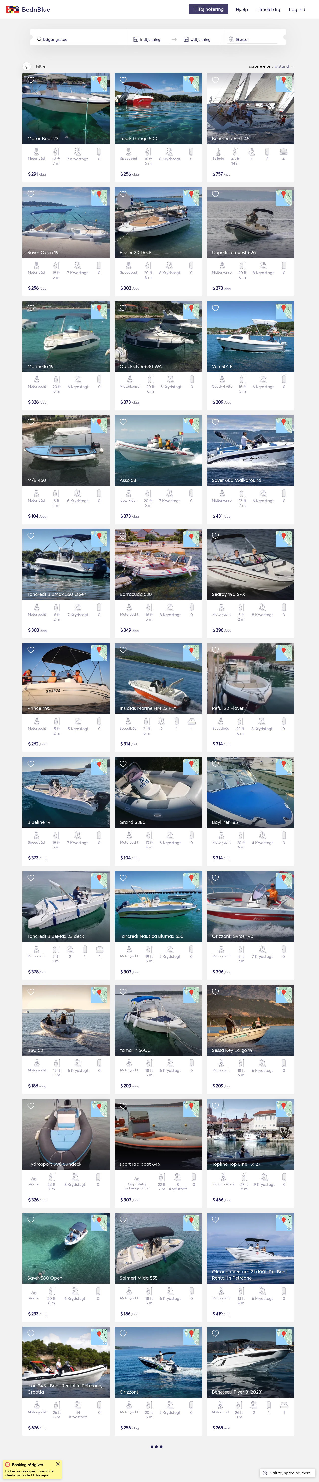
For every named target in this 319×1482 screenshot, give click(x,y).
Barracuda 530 (136, 594)
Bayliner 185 (225, 822)
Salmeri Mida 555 (138, 1278)
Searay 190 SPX (228, 594)
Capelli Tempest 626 (234, 252)
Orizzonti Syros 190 (232, 936)
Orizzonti (130, 1392)
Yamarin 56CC (135, 1050)
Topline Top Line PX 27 (236, 1164)
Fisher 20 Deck (136, 252)
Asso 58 (128, 480)
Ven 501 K (222, 366)
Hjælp (242, 9)
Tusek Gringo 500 (138, 138)
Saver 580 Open (44, 1278)
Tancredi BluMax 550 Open (56, 594)
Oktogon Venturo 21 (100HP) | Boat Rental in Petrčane (249, 1275)
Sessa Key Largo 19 (232, 1050)
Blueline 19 (38, 822)
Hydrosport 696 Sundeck (54, 1164)
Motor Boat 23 (42, 138)
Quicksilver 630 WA (141, 366)
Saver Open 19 (43, 252)
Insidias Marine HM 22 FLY (148, 708)
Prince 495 (38, 708)
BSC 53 (35, 1050)
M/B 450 (36, 480)
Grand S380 (133, 822)
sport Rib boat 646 (140, 1164)
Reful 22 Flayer (228, 708)
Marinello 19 (40, 366)
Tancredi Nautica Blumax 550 (152, 936)
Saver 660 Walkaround (236, 480)
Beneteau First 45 (230, 138)
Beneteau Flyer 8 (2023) (237, 1392)
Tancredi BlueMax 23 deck (55, 936)
